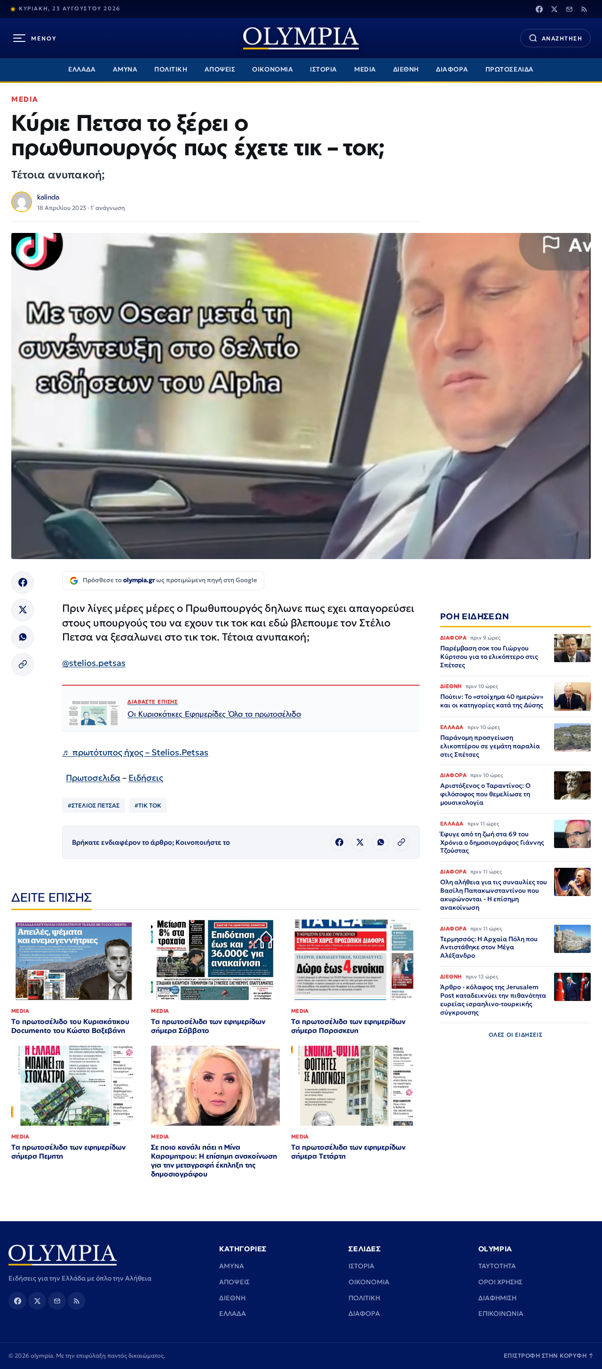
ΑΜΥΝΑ (125, 69)
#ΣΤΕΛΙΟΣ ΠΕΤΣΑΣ (93, 805)
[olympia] (301, 38)
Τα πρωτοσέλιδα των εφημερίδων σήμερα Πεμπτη (68, 1152)
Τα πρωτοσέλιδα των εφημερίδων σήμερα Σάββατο (208, 1026)
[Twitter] (554, 9)
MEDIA (365, 69)
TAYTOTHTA (497, 1266)
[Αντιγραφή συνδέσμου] (22, 664)
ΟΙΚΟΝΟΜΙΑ (272, 69)
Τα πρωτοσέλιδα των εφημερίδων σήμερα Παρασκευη (348, 1026)
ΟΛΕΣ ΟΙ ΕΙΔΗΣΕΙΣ (516, 1034)
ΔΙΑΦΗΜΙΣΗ (497, 1298)
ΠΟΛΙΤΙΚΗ (170, 69)
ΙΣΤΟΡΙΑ (323, 69)
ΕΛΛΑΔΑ (81, 69)
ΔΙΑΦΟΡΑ (452, 69)
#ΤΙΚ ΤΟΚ (148, 805)
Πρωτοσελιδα (93, 777)
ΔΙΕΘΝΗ (406, 69)
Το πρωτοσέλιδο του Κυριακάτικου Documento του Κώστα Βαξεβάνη (70, 1026)
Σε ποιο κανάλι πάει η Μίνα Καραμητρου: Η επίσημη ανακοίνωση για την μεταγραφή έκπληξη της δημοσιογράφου (214, 1160)
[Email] (569, 9)
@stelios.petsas (94, 662)
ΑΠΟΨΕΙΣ (220, 69)
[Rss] (584, 9)
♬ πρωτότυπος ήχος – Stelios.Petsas (135, 752)
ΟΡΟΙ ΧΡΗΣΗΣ (500, 1282)
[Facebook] (539, 9)
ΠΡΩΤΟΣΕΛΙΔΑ (509, 69)
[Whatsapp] (22, 637)
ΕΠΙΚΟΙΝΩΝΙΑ (500, 1313)
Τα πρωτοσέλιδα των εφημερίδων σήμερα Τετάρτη (348, 1152)
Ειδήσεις (145, 777)
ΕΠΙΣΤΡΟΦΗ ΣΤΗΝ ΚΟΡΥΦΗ (549, 1355)
